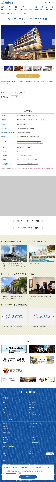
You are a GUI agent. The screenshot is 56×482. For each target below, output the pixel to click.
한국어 (31, 453)
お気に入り (49, 2)
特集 (2, 9)
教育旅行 (31, 437)
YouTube (30, 392)
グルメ (30, 9)
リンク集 (31, 426)
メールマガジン (7, 428)
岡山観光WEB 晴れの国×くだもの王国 (7, 2)
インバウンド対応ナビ (35, 442)
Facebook (21, 392)
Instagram (34, 392)
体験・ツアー (23, 9)
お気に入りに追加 (29, 76)
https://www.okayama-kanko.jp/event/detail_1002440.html (14, 288)
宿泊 (47, 9)
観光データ (5, 442)
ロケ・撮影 (5, 440)
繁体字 (4, 453)
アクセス (52, 9)
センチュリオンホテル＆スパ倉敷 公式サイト (29, 141)
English (5, 451)
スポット (16, 9)
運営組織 (5, 423)
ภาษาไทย (5, 456)
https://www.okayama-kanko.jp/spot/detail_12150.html (42, 255)
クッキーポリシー (11, 473)
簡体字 (31, 451)
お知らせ (31, 412)
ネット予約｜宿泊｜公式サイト (25, 155)
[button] (52, 454)
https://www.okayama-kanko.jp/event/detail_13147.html (42, 288)
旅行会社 (5, 437)
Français (31, 456)
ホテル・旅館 (14, 97)
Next (53, 42)
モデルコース (8, 9)
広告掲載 (5, 426)
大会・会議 (32, 440)
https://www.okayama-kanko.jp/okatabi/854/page (14, 257)
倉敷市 (22, 92)
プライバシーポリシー (35, 423)
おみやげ (36, 9)
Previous (2, 42)
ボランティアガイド (34, 415)
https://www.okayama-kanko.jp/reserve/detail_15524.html (42, 318)
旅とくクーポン (7, 415)
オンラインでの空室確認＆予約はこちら (27, 164)
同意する (28, 477)
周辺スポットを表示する (26, 221)
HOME (3, 13)
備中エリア (14, 92)
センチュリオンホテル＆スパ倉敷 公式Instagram (30, 143)
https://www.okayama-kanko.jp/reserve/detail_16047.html (14, 318)
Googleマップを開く (26, 228)
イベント (42, 9)
